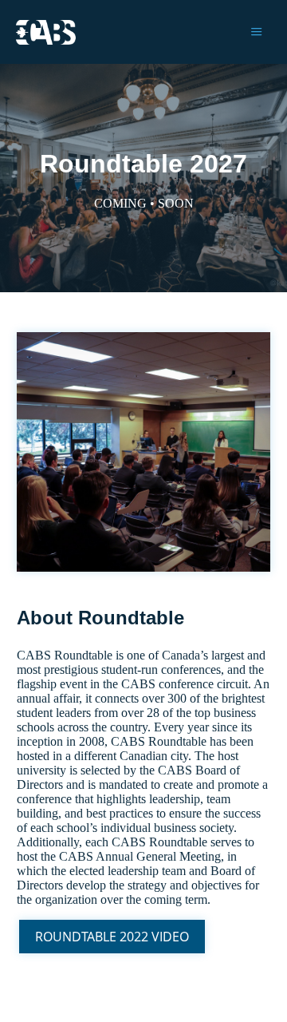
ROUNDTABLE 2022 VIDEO (112, 936)
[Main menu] (256, 32)
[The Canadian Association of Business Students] (46, 32)
